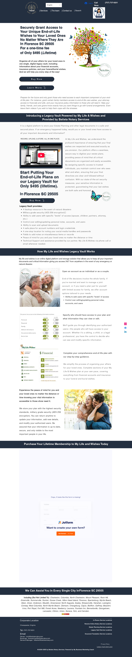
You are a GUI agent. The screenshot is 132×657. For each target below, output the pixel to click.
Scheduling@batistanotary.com (39, 638)
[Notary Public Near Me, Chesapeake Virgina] (125, 324)
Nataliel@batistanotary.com (43, 640)
